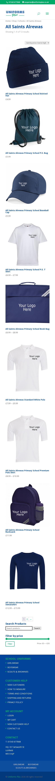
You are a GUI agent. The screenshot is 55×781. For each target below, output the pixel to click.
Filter (10, 644)
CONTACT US (13, 728)
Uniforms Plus (14, 776)
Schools (21, 21)
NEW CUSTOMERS (16, 685)
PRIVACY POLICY (15, 702)
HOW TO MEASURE (16, 689)
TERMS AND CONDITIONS (19, 693)
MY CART (11, 719)
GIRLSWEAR (12, 663)
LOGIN (10, 715)
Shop (14, 21)
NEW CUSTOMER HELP (18, 724)
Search (37, 628)
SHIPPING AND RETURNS (19, 698)
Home (8, 21)
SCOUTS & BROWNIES (17, 671)
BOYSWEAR (12, 667)
